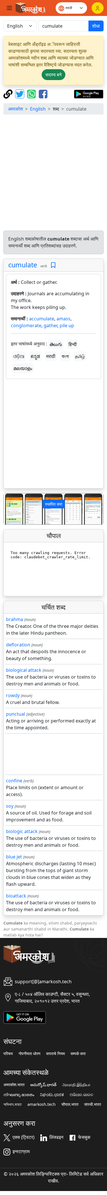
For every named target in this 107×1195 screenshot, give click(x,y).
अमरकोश (15, 109)
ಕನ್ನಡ (35, 356)
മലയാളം (22, 368)
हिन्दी (72, 344)
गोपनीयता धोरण (30, 1054)
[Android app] (24, 1017)
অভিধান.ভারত (12, 1104)
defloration (18, 645)
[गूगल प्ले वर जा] (89, 93)
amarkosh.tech (41, 1104)
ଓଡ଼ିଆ (18, 356)
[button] (11, 508)
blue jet (14, 857)
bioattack (16, 896)
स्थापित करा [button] (53, 504)
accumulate (41, 318)
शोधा (96, 26)
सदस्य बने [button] (53, 75)
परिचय (8, 1054)
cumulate (22, 264)
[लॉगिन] (98, 8)
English (38, 109)
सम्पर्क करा (78, 1054)
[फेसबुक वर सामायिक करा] (43, 93)
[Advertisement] (53, 172)
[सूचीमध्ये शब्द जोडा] (53, 265)
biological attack (23, 670)
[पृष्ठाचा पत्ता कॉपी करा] (8, 93)
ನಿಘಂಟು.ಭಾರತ (52, 1095)
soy (9, 806)
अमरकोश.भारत (14, 1085)
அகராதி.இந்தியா (76, 1085)
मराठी (50, 356)
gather (50, 325)
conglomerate (26, 325)
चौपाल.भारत (69, 1104)
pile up (67, 325)
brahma (14, 619)
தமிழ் (80, 356)
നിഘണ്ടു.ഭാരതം (18, 1095)
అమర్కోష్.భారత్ (43, 1085)
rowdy (13, 695)
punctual (15, 714)
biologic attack (22, 831)
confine (14, 780)
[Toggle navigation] (9, 8)
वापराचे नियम (55, 1054)
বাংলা (65, 356)
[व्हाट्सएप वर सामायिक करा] (32, 93)
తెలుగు (56, 344)
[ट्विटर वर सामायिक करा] (20, 93)
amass (63, 318)
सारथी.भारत (92, 1104)
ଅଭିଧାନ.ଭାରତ (81, 1095)
